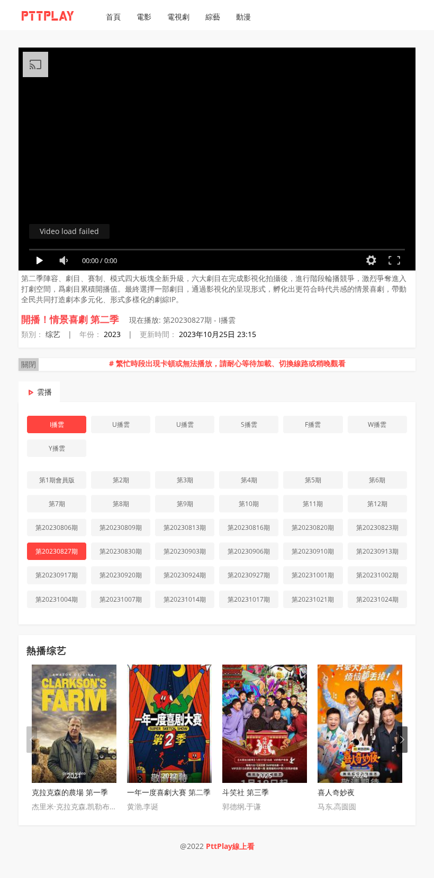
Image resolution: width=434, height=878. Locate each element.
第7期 (57, 503)
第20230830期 (121, 551)
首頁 (113, 17)
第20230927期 (249, 575)
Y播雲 (57, 448)
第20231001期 (313, 575)
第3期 (185, 479)
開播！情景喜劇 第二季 (70, 319)
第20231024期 (377, 599)
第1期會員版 (57, 479)
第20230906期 (249, 551)
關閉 (28, 364)
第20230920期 (121, 575)
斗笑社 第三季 (245, 792)
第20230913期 (377, 551)
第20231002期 (377, 575)
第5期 (313, 479)
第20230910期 (313, 551)
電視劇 (178, 17)
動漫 (243, 17)
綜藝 (212, 17)
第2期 (121, 479)
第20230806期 (56, 527)
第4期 (249, 479)
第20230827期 (56, 551)
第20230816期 (249, 527)
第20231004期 (56, 599)
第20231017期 (249, 599)
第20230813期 (185, 527)
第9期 (185, 503)
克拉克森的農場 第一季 (70, 792)
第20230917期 (56, 575)
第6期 (377, 479)
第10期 (249, 503)
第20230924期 (185, 575)
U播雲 (121, 424)
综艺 (53, 334)
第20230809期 (121, 527)
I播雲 (57, 424)
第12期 (377, 503)
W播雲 (377, 424)
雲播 (44, 392)
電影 (144, 17)
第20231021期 (313, 599)
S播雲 (249, 424)
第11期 (313, 503)
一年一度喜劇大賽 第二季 (169, 792)
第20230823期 (377, 527)
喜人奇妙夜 (336, 792)
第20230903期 (185, 551)
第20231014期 (185, 599)
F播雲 (313, 424)
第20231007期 (121, 599)
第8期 (121, 503)
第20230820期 (313, 527)
